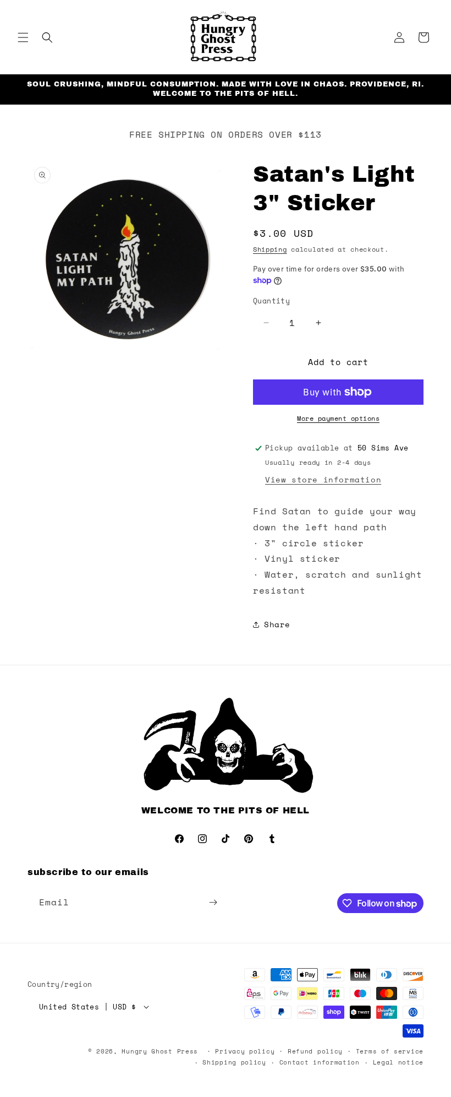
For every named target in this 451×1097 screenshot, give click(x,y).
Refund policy (315, 1051)
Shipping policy (234, 1062)
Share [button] (277, 624)
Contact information (319, 1062)
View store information (323, 479)
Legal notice (398, 1062)
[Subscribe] (213, 902)
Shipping (270, 249)
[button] (23, 37)
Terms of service (390, 1051)
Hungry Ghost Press (160, 1051)
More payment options (338, 418)
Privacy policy (244, 1051)
